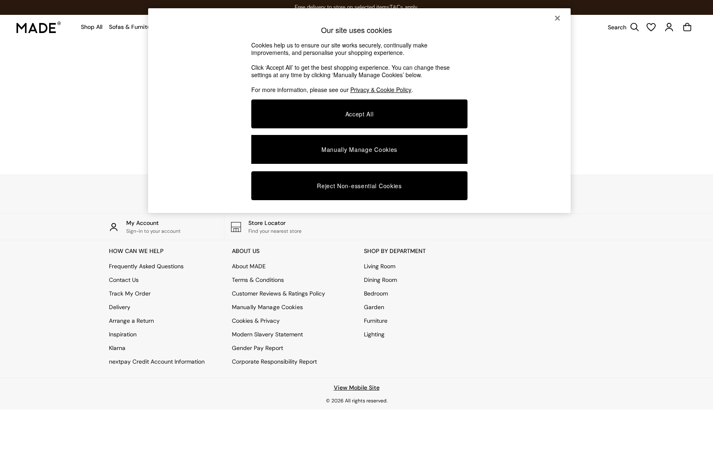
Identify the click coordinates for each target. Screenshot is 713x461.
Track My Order (130, 293)
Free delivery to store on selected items (342, 7)
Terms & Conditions (258, 280)
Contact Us (124, 280)
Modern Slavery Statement (267, 334)
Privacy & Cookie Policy (380, 89)
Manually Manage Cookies (267, 307)
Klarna (117, 348)
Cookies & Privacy (256, 320)
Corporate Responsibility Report (274, 361)
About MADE (249, 266)
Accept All (359, 114)
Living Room (379, 266)
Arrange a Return (131, 320)
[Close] (557, 18)
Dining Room (380, 280)
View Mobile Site (357, 387)
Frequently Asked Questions (146, 266)
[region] (359, 110)
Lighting (374, 334)
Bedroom (376, 293)
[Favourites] (651, 27)
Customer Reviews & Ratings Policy (278, 293)
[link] (621, 27)
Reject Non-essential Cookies (359, 186)
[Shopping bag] (687, 27)
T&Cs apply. (404, 7)
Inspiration (123, 334)
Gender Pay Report (257, 348)
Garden (374, 307)
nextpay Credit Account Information (157, 361)
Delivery (119, 307)
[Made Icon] (39, 27)
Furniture (375, 320)
